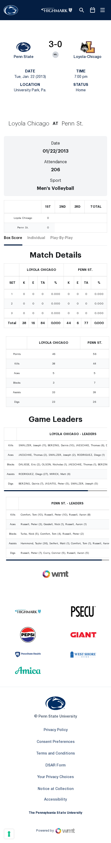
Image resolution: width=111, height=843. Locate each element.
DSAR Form (55, 765)
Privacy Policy (56, 730)
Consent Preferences (56, 742)
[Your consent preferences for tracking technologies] (9, 834)
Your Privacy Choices (55, 777)
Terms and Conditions (55, 753)
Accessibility (55, 799)
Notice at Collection (56, 789)
